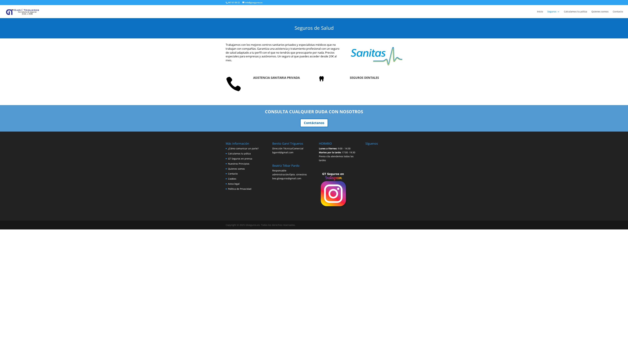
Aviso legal (234, 183)
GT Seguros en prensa (240, 158)
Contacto (618, 11)
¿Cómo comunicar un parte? (243, 148)
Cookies (232, 178)
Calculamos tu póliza (575, 11)
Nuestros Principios (238, 163)
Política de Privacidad (239, 188)
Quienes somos (600, 11)
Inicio (540, 11)
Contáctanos (314, 123)
